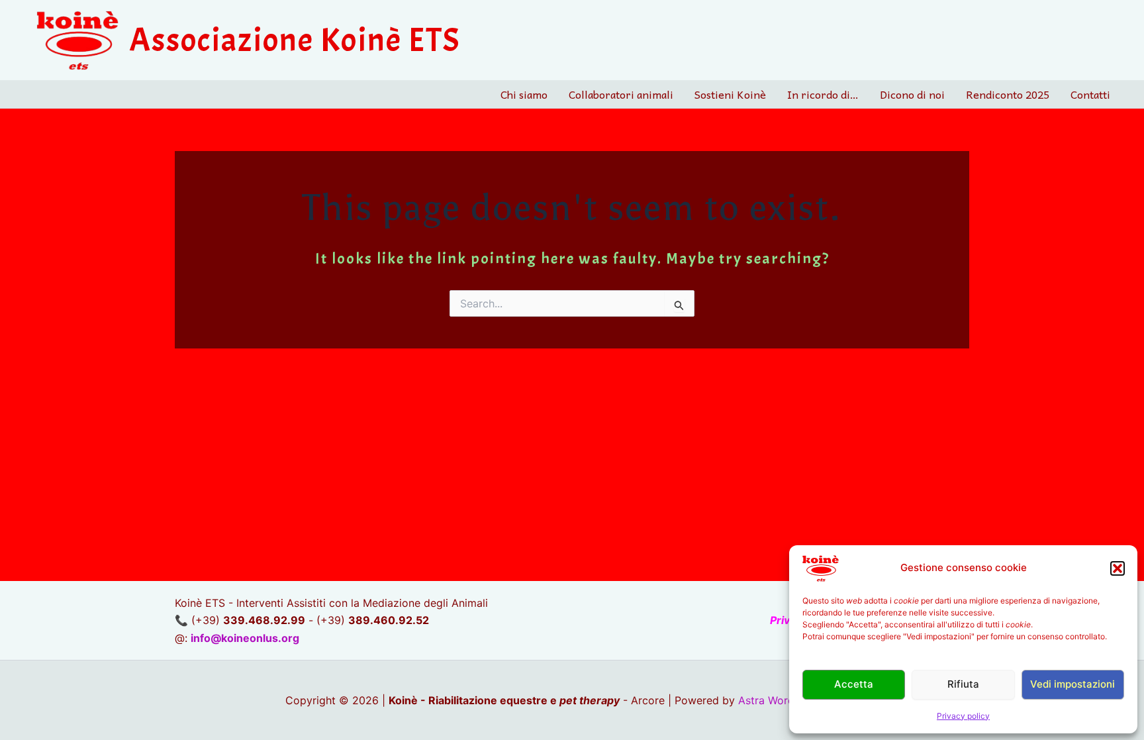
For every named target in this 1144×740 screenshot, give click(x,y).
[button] (1117, 568)
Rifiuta (963, 684)
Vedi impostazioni (1072, 684)
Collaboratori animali (621, 94)
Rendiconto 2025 (1007, 94)
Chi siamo (524, 94)
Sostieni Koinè (730, 94)
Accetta (853, 684)
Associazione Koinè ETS (294, 40)
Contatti (1090, 94)
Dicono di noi (912, 94)
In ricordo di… (823, 94)
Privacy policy (963, 716)
